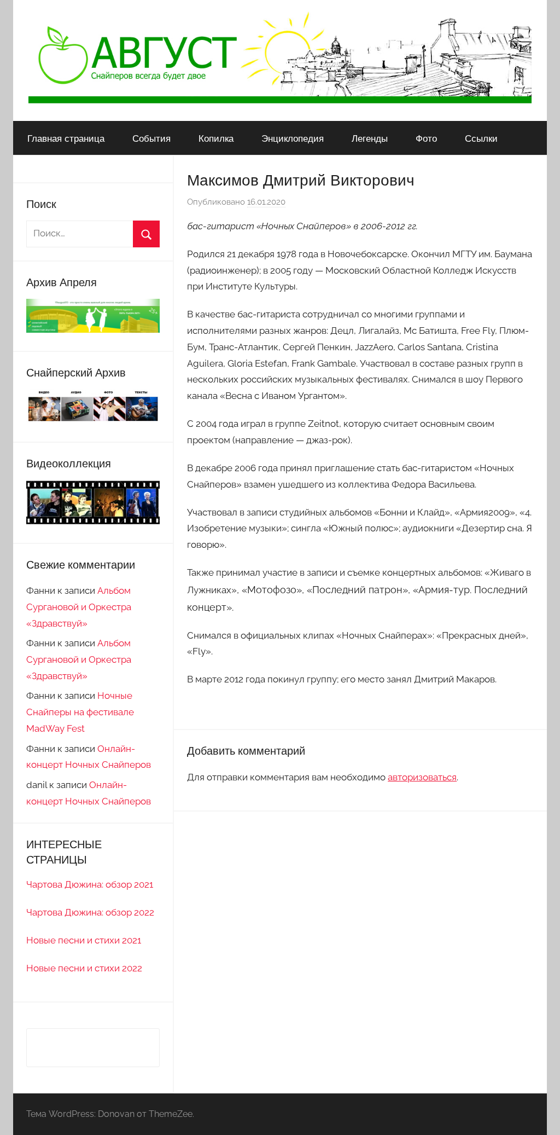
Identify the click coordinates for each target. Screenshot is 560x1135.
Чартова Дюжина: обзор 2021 (89, 884)
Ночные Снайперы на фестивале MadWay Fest (80, 712)
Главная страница (65, 138)
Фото (426, 138)
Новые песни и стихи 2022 (84, 968)
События (151, 138)
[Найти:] (93, 233)
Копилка (216, 138)
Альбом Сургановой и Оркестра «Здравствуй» (78, 607)
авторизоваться (422, 777)
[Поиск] (146, 234)
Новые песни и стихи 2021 (83, 940)
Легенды (370, 138)
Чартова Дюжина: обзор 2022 (90, 912)
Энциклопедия (292, 138)
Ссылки (481, 138)
